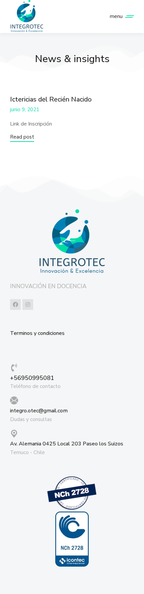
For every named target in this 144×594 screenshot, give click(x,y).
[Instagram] (27, 304)
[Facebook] (15, 304)
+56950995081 (32, 378)
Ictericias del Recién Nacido (51, 99)
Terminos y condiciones (37, 333)
